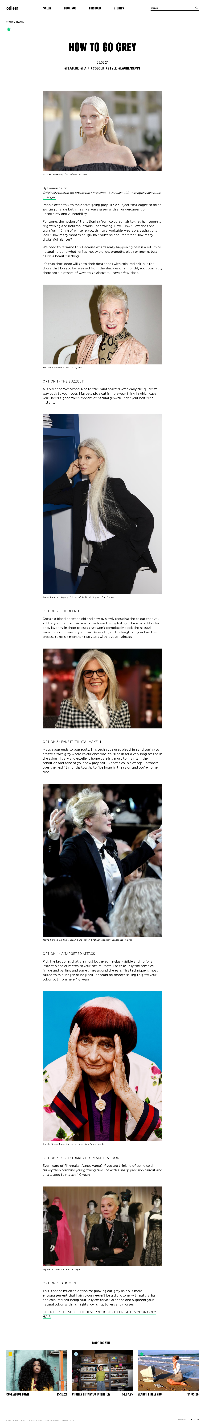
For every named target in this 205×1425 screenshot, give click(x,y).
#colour (97, 68)
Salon (47, 8)
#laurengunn (129, 68)
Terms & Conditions (52, 1420)
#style (111, 68)
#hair (84, 68)
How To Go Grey (102, 47)
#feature (71, 68)
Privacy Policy (68, 1420)
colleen (12, 8)
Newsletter (182, 1420)
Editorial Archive (35, 1420)
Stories (119, 8)
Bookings (70, 8)
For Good (95, 8)
